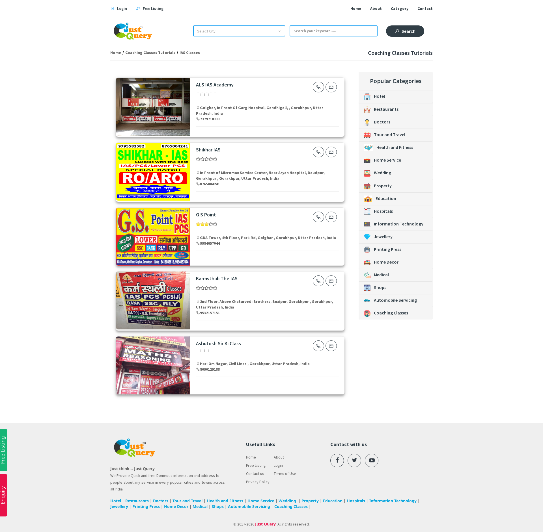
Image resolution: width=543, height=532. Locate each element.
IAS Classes (190, 52)
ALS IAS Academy (215, 84)
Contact (425, 8)
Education (386, 198)
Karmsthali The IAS (217, 278)
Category (399, 8)
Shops (380, 287)
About (376, 8)
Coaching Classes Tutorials (150, 52)
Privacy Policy (258, 481)
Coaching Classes (391, 313)
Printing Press (387, 249)
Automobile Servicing (395, 300)
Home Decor (386, 262)
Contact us (255, 473)
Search (408, 31)
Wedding (382, 172)
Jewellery (383, 236)
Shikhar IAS (208, 149)
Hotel (379, 96)
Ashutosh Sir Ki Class (218, 343)
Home (355, 8)
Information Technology (398, 224)
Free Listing (256, 465)
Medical (381, 274)
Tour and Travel (389, 134)
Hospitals (383, 211)
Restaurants (386, 109)
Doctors (382, 122)
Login (278, 465)
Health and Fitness (394, 147)
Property (383, 185)
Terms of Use (285, 473)
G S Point (206, 214)
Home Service (387, 160)
